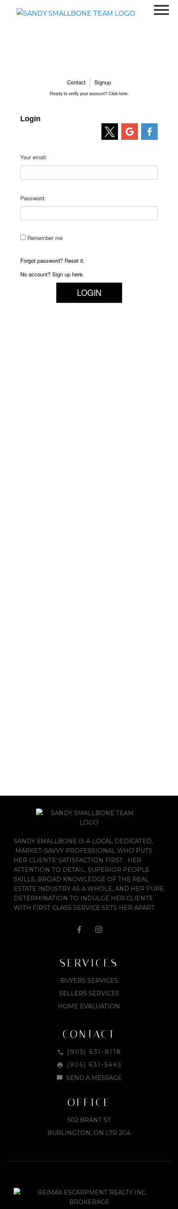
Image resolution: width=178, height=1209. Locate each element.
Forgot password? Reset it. (52, 260)
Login (89, 292)
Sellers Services (89, 993)
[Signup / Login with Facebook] (149, 131)
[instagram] (98, 929)
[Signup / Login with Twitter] (109, 131)
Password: (33, 198)
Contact (76, 82)
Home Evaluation (89, 1006)
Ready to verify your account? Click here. (89, 93)
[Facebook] (79, 929)
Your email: (33, 157)
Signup (102, 82)
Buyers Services (89, 980)
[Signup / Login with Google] (129, 131)
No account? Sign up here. (52, 274)
